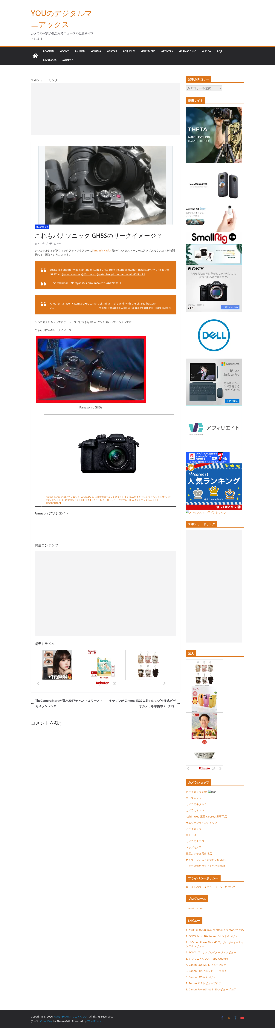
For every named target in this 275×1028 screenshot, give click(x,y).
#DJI (219, 51)
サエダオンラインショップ (201, 822)
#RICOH (112, 51)
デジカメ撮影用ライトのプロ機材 (205, 866)
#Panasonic (187, 51)
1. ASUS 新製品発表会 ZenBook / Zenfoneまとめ (215, 930)
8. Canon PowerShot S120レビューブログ (211, 989)
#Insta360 (49, 60)
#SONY (64, 51)
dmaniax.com (194, 908)
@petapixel (104, 274)
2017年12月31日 (111, 283)
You (59, 243)
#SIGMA (96, 51)
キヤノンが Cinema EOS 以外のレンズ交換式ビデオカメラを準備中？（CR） (142, 703)
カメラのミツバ (195, 810)
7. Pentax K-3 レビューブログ (203, 983)
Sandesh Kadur (101, 250)
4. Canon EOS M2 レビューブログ (206, 964)
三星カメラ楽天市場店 (199, 853)
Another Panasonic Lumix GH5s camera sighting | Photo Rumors (135, 307)
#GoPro (68, 60)
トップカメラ (195, 847)
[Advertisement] (105, 109)
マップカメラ (193, 798)
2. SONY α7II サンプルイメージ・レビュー (211, 952)
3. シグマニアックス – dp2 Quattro (207, 958)
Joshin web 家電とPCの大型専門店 (206, 816)
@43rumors (88, 274)
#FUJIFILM (129, 51)
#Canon (48, 51)
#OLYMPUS (148, 51)
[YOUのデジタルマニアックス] (35, 55)
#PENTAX (167, 51)
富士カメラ (192, 835)
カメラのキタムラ (196, 804)
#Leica (206, 51)
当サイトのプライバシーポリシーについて (211, 887)
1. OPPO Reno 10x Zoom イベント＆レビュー (213, 936)
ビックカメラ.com (196, 792)
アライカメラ (193, 829)
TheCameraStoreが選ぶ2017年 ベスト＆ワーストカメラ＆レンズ (69, 703)
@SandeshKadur (126, 269)
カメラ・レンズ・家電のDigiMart (205, 859)
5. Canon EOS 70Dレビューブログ (206, 971)
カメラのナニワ (195, 841)
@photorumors (71, 274)
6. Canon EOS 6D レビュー (202, 977)
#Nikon (80, 51)
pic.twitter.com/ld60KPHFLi (128, 274)
